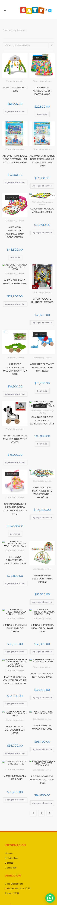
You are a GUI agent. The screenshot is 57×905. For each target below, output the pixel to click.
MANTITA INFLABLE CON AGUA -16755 (42, 675)
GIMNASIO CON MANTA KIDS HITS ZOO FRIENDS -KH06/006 (42, 492)
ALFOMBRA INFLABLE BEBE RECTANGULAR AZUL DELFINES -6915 (15, 159)
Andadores (36, 410)
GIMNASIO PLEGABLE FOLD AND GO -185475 (15, 628)
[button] (50, 898)
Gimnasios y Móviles (15, 81)
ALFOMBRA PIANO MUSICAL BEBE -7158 (15, 282)
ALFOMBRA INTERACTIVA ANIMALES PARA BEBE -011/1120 (15, 232)
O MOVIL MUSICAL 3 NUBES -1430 (14, 777)
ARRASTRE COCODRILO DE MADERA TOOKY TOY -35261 (15, 369)
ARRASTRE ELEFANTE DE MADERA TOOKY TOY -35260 (42, 367)
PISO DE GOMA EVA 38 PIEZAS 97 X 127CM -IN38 (42, 779)
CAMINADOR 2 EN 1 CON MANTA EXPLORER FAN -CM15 (42, 420)
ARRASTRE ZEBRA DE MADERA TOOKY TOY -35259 (15, 439)
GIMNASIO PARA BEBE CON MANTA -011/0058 (42, 578)
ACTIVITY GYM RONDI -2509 (15, 89)
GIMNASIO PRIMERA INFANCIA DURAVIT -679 (42, 628)
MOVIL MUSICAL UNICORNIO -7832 (42, 727)
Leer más (42, 114)
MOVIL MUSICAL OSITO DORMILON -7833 (15, 730)
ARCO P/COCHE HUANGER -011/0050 (42, 300)
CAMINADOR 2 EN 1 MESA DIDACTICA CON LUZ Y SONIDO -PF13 (15, 508)
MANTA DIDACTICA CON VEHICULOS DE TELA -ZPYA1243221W (15, 680)
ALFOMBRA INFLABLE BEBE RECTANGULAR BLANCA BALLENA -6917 (42, 160)
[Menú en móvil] (5, 10)
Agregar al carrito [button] (15, 111)
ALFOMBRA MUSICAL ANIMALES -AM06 (42, 210)
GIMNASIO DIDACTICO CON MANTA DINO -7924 (15, 560)
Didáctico (36, 202)
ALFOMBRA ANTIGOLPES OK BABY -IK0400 (42, 91)
